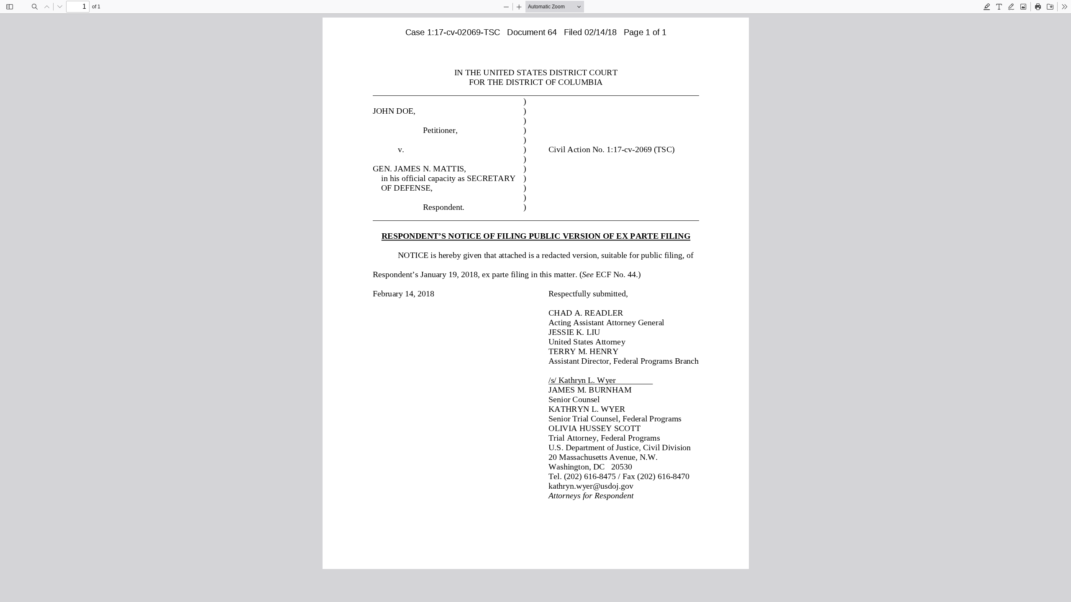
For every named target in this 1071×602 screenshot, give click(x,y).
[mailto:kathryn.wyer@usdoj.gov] (590, 485)
